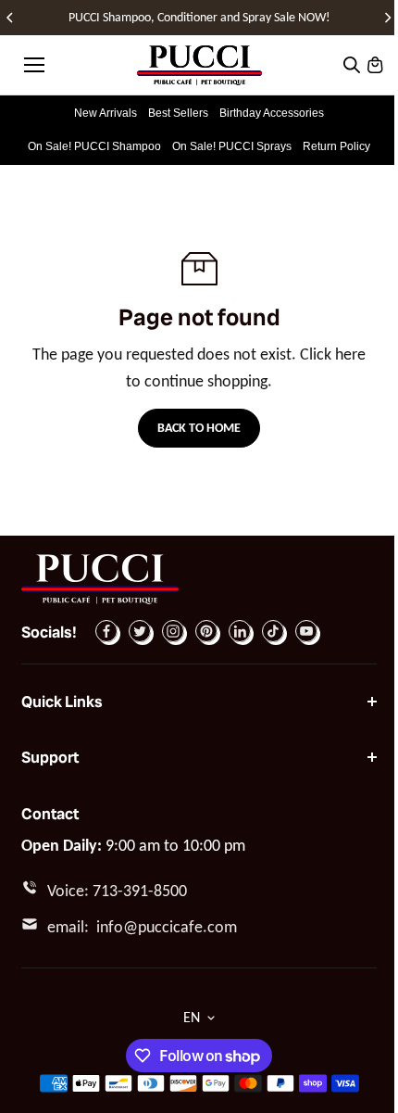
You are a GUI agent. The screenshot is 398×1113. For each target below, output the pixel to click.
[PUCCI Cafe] (199, 65)
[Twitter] (140, 631)
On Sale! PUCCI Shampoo (94, 146)
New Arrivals (105, 113)
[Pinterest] (206, 631)
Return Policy (336, 146)
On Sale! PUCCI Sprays (232, 146)
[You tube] (306, 631)
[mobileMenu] (34, 64)
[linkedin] (240, 631)
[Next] (386, 17)
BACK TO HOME (199, 428)
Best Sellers (178, 113)
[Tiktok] (273, 631)
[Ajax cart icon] (375, 65)
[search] (351, 65)
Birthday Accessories (271, 113)
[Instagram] (173, 631)
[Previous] (11, 17)
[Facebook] (106, 631)
